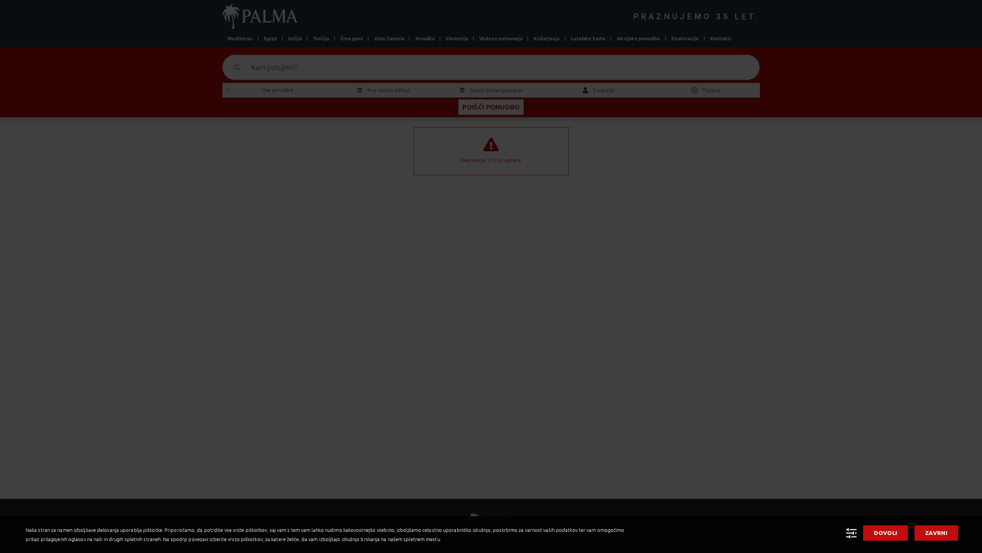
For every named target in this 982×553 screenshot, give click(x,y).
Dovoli (885, 533)
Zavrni (936, 533)
